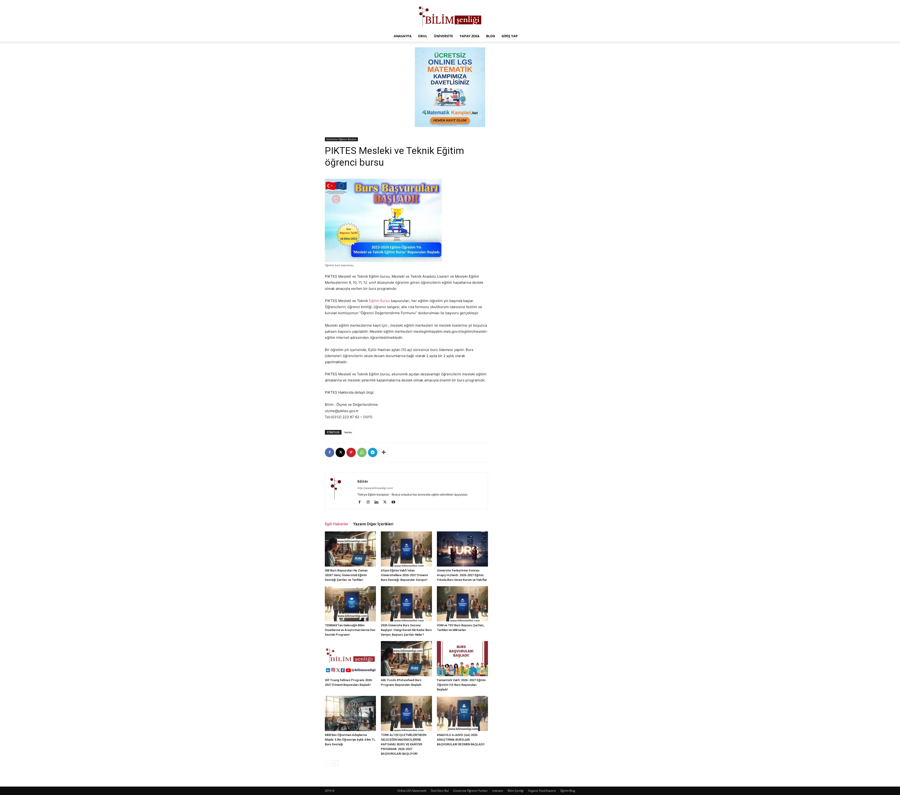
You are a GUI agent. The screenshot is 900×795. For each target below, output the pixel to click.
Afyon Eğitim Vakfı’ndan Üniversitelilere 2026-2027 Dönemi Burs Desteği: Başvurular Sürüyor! (404, 575)
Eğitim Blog (567, 791)
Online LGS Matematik (411, 791)
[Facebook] (329, 452)
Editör (362, 481)
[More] (384, 452)
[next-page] (335, 763)
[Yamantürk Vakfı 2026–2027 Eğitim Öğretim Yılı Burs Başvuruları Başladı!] (462, 658)
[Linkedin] (378, 502)
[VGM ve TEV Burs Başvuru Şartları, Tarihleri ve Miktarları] (462, 603)
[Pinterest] (351, 452)
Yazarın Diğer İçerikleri (373, 524)
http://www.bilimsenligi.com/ (375, 488)
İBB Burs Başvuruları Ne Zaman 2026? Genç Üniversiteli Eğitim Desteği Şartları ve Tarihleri (346, 575)
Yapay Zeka (470, 36)
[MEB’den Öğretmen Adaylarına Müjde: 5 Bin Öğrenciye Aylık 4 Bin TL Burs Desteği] (350, 713)
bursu (348, 432)
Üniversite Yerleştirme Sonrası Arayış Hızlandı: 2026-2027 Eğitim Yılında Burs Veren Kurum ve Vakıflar (462, 575)
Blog (490, 36)
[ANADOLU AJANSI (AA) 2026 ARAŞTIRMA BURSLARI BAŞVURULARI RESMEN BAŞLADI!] (462, 713)
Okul (422, 36)
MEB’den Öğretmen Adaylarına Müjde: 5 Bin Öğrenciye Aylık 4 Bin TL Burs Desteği (350, 739)
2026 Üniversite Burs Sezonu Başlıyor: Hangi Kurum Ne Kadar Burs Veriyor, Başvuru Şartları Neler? (406, 629)
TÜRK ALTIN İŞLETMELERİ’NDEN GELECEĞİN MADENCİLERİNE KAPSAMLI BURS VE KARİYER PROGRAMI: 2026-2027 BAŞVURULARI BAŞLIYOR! (403, 744)
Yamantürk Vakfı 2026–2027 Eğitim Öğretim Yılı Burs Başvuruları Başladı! (461, 684)
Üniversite (443, 36)
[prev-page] (328, 763)
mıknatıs (497, 791)
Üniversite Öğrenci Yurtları (470, 791)
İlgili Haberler (337, 524)
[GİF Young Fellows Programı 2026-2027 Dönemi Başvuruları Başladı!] (350, 658)
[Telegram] (372, 452)
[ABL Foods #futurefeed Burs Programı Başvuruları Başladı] (406, 658)
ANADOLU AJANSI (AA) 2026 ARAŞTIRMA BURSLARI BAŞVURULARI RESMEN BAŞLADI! (461, 739)
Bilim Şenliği (516, 791)
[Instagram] (370, 502)
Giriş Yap (510, 36)
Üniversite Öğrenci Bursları (341, 139)
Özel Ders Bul (440, 791)
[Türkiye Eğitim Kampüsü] (450, 15)
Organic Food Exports (542, 791)
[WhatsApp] (362, 452)
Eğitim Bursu (379, 301)
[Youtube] (395, 502)
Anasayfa (403, 36)
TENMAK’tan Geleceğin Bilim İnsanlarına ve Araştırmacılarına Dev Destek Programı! (350, 629)
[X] (340, 452)
